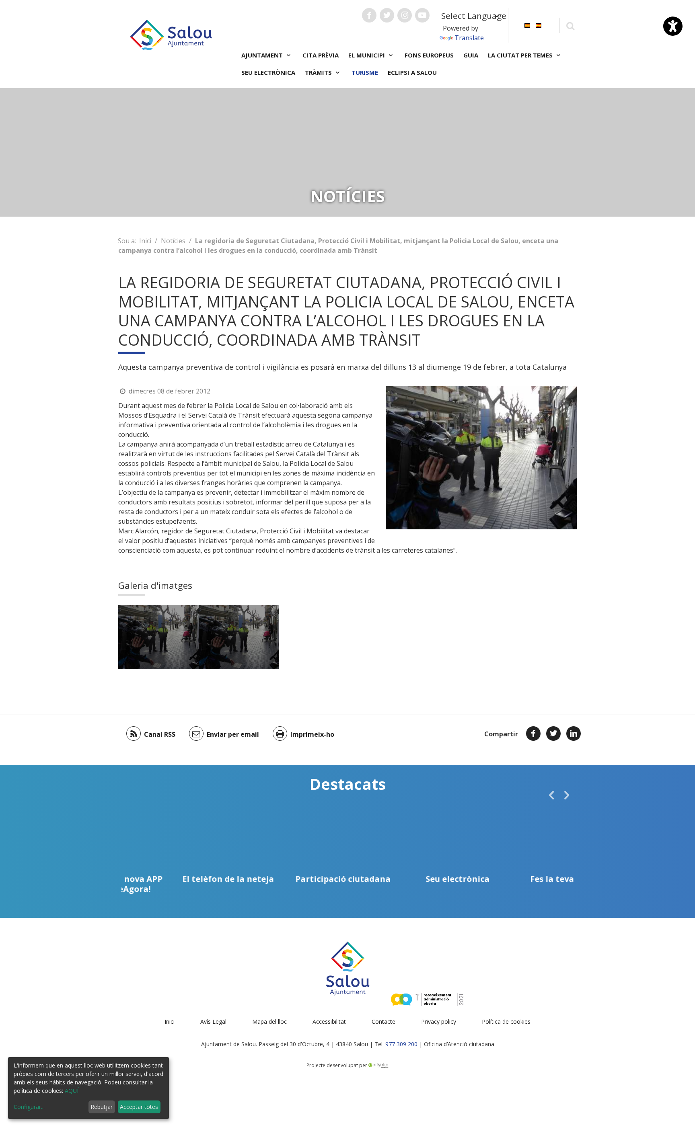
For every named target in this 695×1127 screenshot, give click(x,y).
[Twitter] (553, 733)
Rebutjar (101, 1107)
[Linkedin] (573, 733)
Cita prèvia (320, 55)
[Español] (538, 25)
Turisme (365, 72)
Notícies (173, 240)
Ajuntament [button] (262, 55)
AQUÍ (71, 1090)
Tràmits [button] (319, 72)
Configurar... (29, 1107)
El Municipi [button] (367, 55)
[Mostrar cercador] (570, 25)
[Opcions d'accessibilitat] (673, 26)
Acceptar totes (139, 1107)
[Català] (527, 25)
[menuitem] (527, 24)
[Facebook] (533, 733)
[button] (551, 795)
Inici (145, 240)
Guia (470, 55)
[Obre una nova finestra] (369, 15)
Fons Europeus (429, 55)
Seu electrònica (268, 72)
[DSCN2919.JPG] (158, 637)
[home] (171, 34)
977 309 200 (401, 1044)
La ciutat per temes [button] (521, 55)
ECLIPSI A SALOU (412, 72)
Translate (469, 37)
